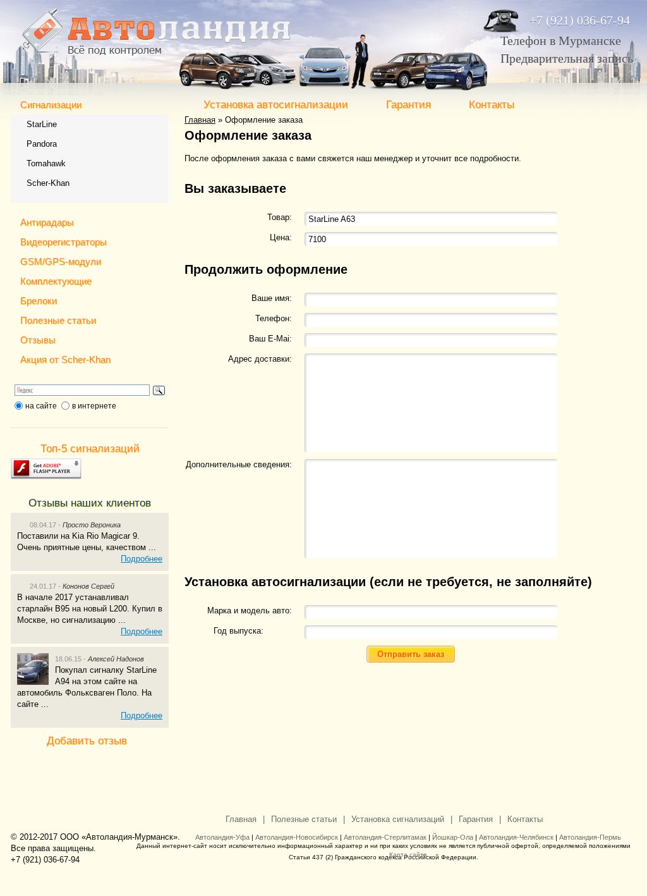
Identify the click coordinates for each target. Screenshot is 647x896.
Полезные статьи (58, 320)
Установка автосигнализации (275, 105)
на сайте (41, 406)
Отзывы (38, 339)
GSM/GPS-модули (60, 261)
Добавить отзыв (87, 741)
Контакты (491, 105)
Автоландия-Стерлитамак (385, 837)
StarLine (42, 124)
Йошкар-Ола (452, 837)
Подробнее (141, 558)
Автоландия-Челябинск (516, 837)
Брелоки (38, 300)
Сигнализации (51, 104)
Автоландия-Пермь (590, 837)
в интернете (94, 406)
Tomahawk (46, 163)
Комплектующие (56, 281)
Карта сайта (408, 854)
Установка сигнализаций (397, 819)
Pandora (42, 144)
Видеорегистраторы (63, 241)
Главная (199, 120)
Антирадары (47, 222)
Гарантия (408, 105)
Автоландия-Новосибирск (296, 837)
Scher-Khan (48, 183)
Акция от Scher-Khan (65, 359)
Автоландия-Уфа (222, 837)
